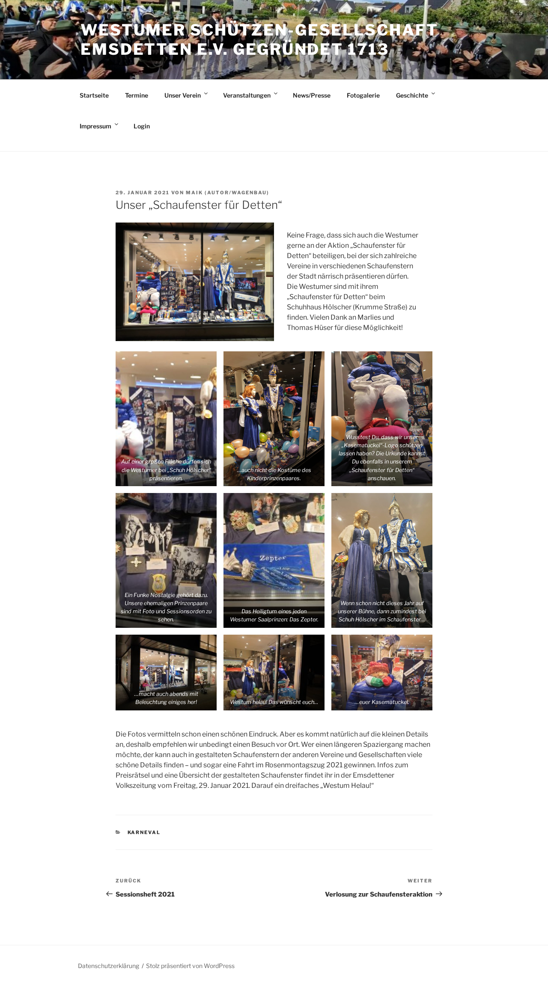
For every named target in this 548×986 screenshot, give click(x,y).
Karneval (144, 832)
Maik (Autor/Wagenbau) (227, 193)
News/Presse (312, 95)
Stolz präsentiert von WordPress (190, 965)
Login (142, 126)
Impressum (95, 126)
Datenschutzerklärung (108, 965)
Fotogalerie (363, 95)
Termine (136, 95)
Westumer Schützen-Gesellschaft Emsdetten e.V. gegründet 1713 (259, 40)
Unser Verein (182, 95)
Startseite (94, 95)
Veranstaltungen (247, 95)
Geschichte (412, 95)
